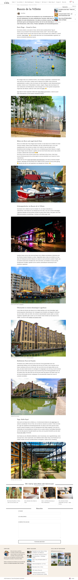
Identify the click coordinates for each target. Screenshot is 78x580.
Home (18, 4)
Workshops (37, 2)
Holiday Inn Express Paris (35, 317)
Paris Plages (25, 35)
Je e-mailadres (22, 516)
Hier (18, 91)
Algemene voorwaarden (20, 578)
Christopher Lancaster (30, 357)
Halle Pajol (54, 422)
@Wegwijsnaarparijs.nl (56, 551)
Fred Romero (21, 304)
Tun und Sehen (20, 2)
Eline (24, 13)
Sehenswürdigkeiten (24, 4)
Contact (72, 578)
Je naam (20, 511)
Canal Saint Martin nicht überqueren (36, 159)
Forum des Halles (21, 432)
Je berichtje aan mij (23, 522)
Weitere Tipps (51, 2)
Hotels (13, 2)
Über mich (64, 2)
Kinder (43, 88)
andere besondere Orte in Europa (16, 563)
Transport (58, 2)
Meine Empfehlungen (29, 2)
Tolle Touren (44, 2)
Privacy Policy (13, 578)
